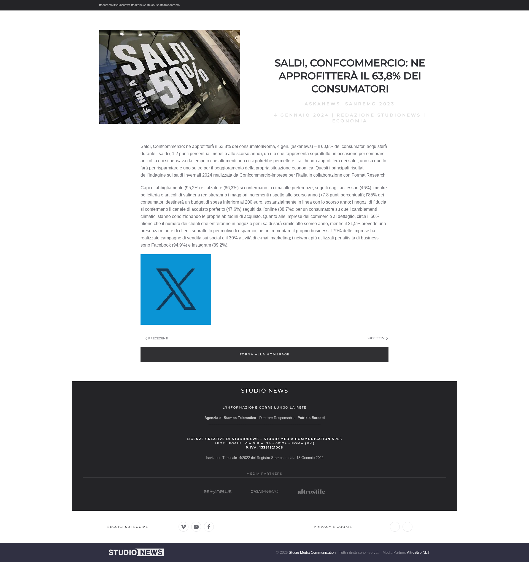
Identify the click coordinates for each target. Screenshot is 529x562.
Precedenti (158, 338)
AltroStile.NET (418, 552)
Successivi (376, 338)
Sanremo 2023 (370, 103)
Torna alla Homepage (265, 354)
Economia (350, 120)
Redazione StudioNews (379, 115)
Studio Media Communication (312, 552)
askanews (323, 103)
